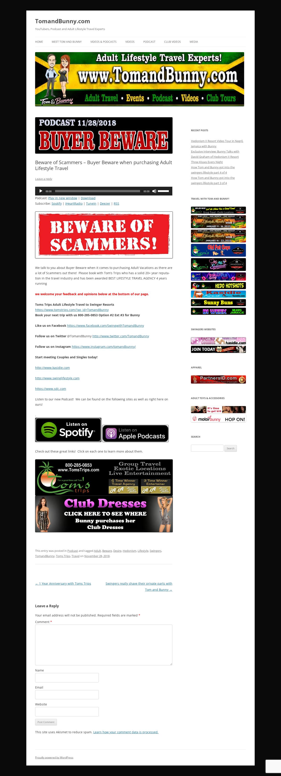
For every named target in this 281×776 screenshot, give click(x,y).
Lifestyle (143, 551)
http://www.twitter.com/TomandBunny (120, 336)
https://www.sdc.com (50, 389)
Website (41, 704)
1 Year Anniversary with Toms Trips (63, 583)
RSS (116, 203)
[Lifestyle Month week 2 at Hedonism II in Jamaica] (218, 227)
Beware (107, 551)
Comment (43, 622)
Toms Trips (63, 556)
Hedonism (129, 551)
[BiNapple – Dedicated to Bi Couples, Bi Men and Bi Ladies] (218, 279)
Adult (97, 551)
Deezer (105, 203)
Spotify (57, 203)
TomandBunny (45, 556)
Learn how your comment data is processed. (126, 732)
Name (39, 670)
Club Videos (172, 42)
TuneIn (91, 203)
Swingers (155, 551)
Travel (75, 556)
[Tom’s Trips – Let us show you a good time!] (218, 213)
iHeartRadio (74, 203)
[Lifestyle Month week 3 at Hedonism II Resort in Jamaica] (218, 241)
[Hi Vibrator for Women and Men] (218, 412)
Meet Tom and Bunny (67, 42)
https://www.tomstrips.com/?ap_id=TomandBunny (72, 310)
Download (88, 198)
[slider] (164, 191)
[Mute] (154, 191)
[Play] (41, 191)
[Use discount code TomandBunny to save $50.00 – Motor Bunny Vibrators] (218, 421)
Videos (130, 42)
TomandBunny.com (62, 21)
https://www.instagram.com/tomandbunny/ (104, 346)
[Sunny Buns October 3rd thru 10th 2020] (218, 305)
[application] (103, 191)
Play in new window (62, 198)
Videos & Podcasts (103, 42)
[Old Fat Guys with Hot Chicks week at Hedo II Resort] (218, 255)
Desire (117, 551)
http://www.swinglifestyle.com (57, 378)
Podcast (149, 42)
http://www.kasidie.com (52, 368)
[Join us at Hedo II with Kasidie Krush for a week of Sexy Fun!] (218, 296)
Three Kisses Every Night (207, 162)
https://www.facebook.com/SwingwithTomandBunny (105, 325)
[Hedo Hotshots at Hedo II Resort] (218, 288)
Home (39, 42)
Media (194, 42)
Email (39, 687)
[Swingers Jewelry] (218, 382)
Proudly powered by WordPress (54, 757)
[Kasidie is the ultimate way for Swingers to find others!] (218, 343)
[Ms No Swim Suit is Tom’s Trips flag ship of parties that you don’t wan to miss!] (218, 270)
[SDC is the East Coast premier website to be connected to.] (218, 352)
